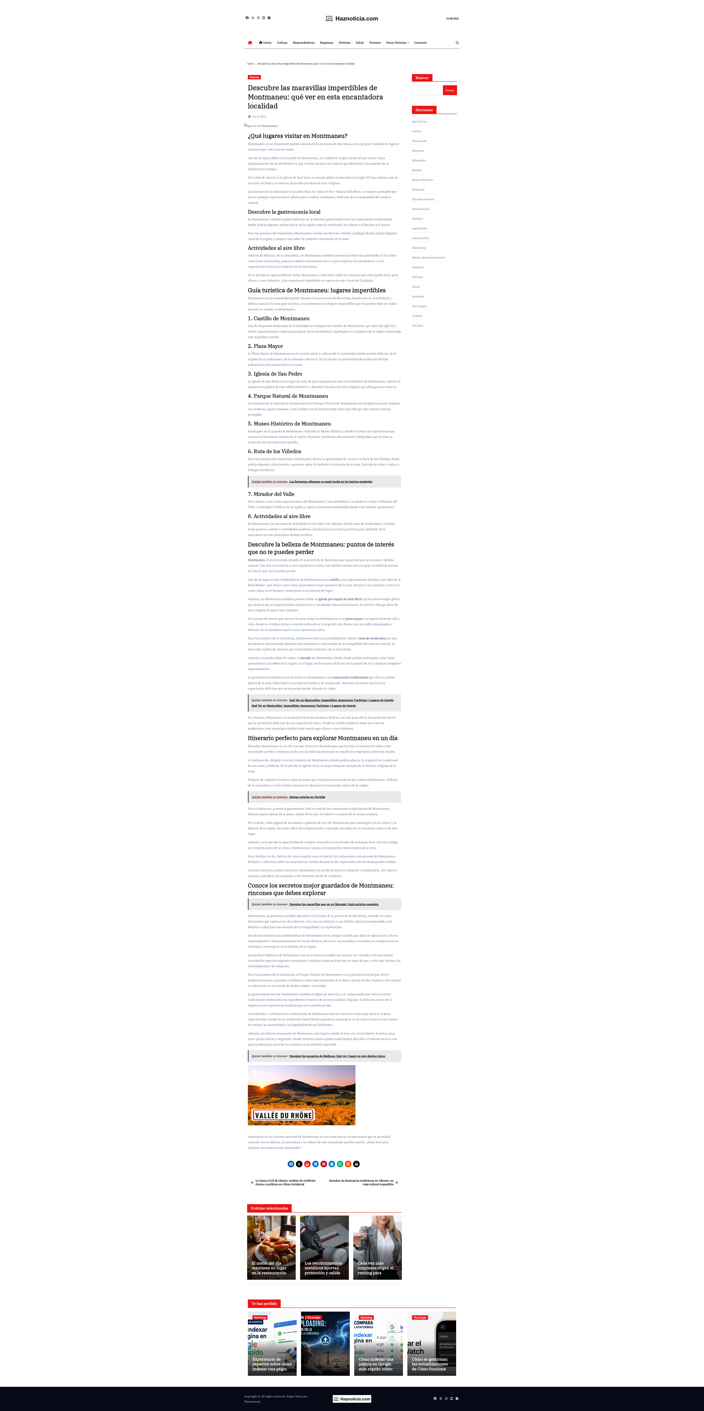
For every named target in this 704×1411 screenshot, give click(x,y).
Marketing (419, 248)
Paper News (294, 1396)
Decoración (419, 141)
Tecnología (419, 306)
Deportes (418, 151)
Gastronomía (420, 209)
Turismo (375, 43)
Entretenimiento (423, 199)
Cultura (282, 43)
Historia (417, 219)
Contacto (420, 43)
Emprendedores (304, 43)
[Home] (250, 43)
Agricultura (419, 121)
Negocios (418, 267)
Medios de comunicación (428, 257)
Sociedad (418, 296)
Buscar (422, 77)
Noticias (344, 43)
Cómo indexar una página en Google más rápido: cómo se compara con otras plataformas (378, 1368)
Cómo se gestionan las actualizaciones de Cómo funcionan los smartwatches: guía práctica (430, 1368)
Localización (420, 238)
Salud (360, 43)
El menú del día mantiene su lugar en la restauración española (269, 1270)
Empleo (417, 170)
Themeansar (252, 1401)
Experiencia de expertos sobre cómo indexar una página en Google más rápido (272, 1368)
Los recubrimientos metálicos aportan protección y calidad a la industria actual (324, 1270)
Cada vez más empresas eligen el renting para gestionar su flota (376, 1270)
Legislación (419, 228)
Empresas (326, 43)
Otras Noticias (396, 43)
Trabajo (417, 316)
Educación (419, 160)
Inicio (267, 43)
